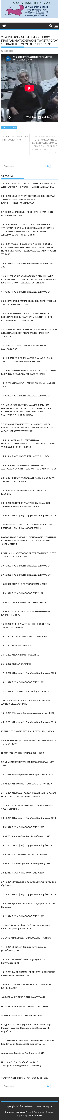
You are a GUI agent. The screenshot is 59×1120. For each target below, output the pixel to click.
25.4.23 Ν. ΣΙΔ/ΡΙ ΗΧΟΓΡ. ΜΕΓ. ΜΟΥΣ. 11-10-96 (15, 138)
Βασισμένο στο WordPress (17, 1111)
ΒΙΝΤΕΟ (5, 127)
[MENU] (56, 26)
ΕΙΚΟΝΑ (13, 127)
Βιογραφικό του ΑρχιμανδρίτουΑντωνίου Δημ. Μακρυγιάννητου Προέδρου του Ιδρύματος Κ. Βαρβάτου (26, 1028)
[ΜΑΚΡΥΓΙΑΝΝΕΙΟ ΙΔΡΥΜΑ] (29, 17)
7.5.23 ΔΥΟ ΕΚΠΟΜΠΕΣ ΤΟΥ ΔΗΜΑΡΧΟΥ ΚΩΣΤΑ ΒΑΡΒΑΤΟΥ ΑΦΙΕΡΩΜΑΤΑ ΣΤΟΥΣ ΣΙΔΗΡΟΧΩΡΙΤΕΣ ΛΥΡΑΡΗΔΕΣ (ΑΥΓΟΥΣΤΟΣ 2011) (44, 144)
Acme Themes (35, 1115)
